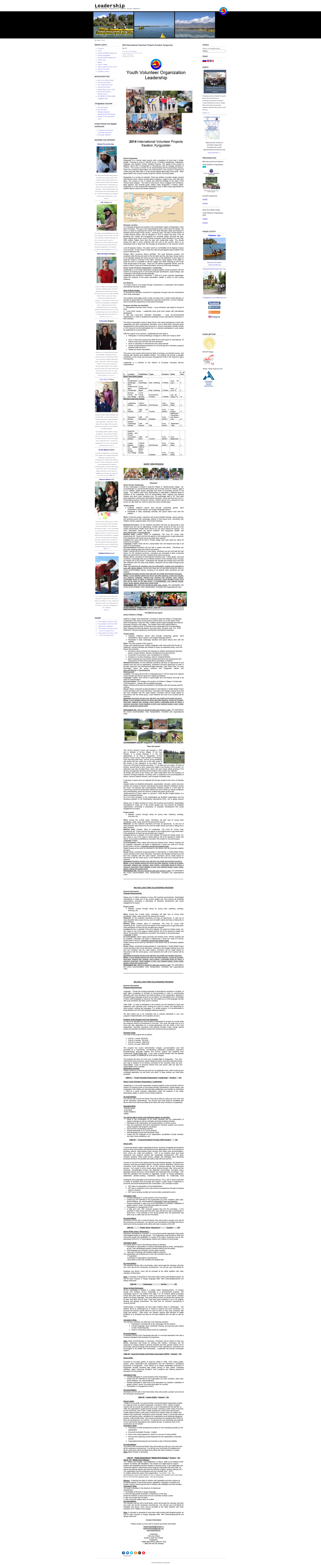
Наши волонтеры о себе (106, 89)
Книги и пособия (103, 69)
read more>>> (109, 316)
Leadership (110, 6)
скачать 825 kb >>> (214, 153)
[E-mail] (126, 49)
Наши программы (104, 55)
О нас (100, 51)
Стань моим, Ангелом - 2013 (108, 633)
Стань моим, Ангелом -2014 (107, 628)
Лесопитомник (103, 107)
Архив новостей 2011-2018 (107, 67)
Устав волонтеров (104, 82)
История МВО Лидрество (107, 58)
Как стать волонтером (105, 80)
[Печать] (123, 49)
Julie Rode (104, 379)
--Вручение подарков (105, 626)
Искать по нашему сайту (211, 48)
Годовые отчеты (103, 71)
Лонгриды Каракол (104, 135)
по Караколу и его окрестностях (214, 298)
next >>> (111, 445)
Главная (101, 48)
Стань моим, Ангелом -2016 (107, 621)
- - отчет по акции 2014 (106, 631)
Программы (132, 51)
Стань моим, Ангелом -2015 (107, 624)
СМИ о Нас (102, 60)
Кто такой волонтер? (105, 85)
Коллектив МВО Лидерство (107, 53)
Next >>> (107, 549)
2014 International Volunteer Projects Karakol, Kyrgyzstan (147, 45)
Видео (100, 62)
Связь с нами (102, 64)
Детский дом (102, 110)
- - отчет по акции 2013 (106, 635)
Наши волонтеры (104, 87)
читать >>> (206, 112)
